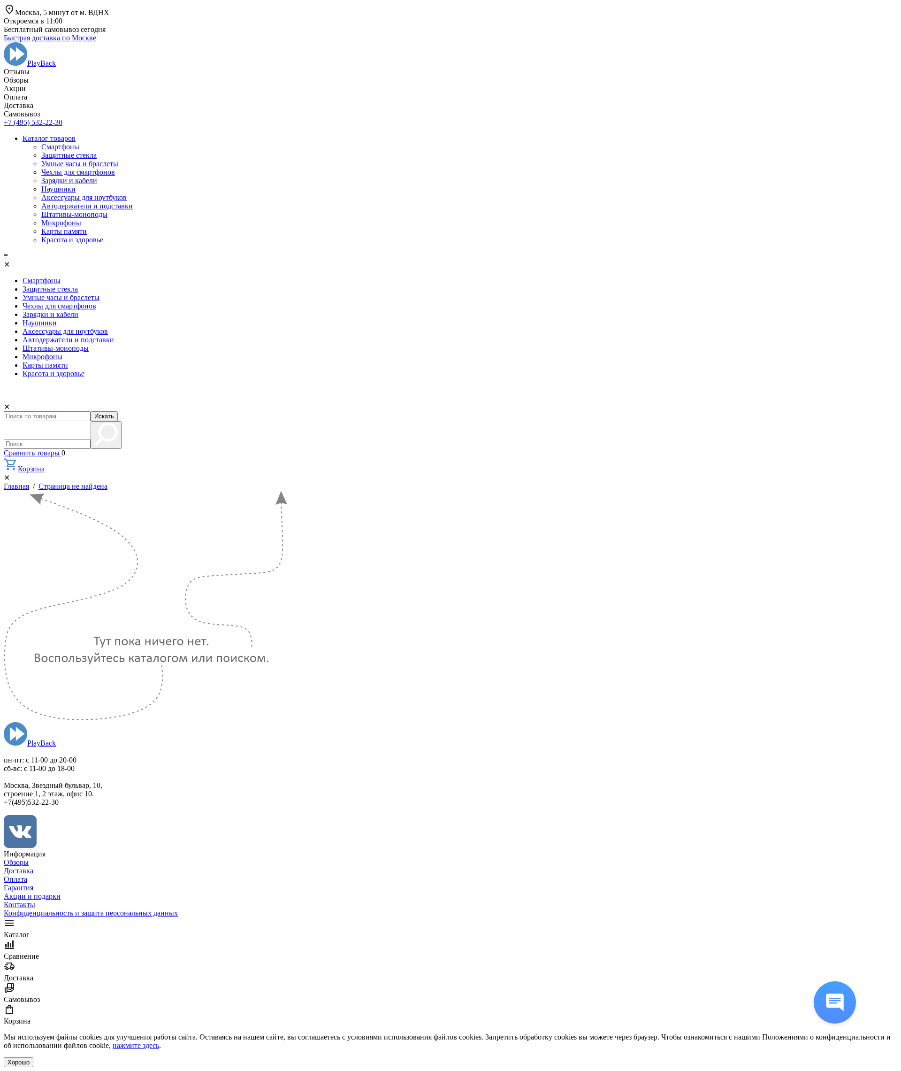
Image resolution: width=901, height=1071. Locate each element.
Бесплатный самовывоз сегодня (55, 29)
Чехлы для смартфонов (78, 172)
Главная (16, 486)
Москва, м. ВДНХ (62, 12)
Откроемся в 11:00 (33, 21)
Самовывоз (22, 999)
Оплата (15, 879)
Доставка (18, 871)
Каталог (17, 935)
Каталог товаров (49, 138)
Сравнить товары (32, 453)
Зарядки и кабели (69, 181)
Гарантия (18, 888)
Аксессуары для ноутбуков (84, 197)
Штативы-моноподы (74, 214)
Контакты (19, 905)
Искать (104, 416)
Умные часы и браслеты (79, 164)
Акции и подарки (32, 896)
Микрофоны (61, 223)
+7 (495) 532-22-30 (33, 122)
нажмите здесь (136, 1045)
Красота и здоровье (72, 240)
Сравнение (21, 956)
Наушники (58, 189)
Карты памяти (64, 231)
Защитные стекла (69, 155)
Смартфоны (60, 147)
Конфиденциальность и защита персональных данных (91, 913)
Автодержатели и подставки (87, 206)
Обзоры (16, 862)
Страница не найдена (72, 486)
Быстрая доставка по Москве (50, 38)
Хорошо (19, 1062)
